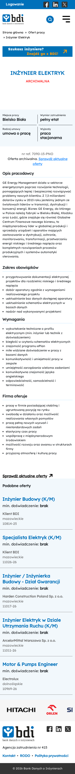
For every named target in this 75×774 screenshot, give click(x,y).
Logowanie (15, 4)
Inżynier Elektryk (18, 37)
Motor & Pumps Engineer (30, 664)
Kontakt (8, 756)
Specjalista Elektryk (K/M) (31, 537)
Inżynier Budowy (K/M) (28, 499)
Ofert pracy (36, 32)
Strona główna (12, 32)
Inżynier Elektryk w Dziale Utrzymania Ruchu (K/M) (31, 623)
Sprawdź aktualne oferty (24, 476)
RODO (25, 756)
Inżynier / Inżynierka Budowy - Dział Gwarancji (31, 578)
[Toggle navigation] (66, 19)
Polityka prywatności (51, 756)
